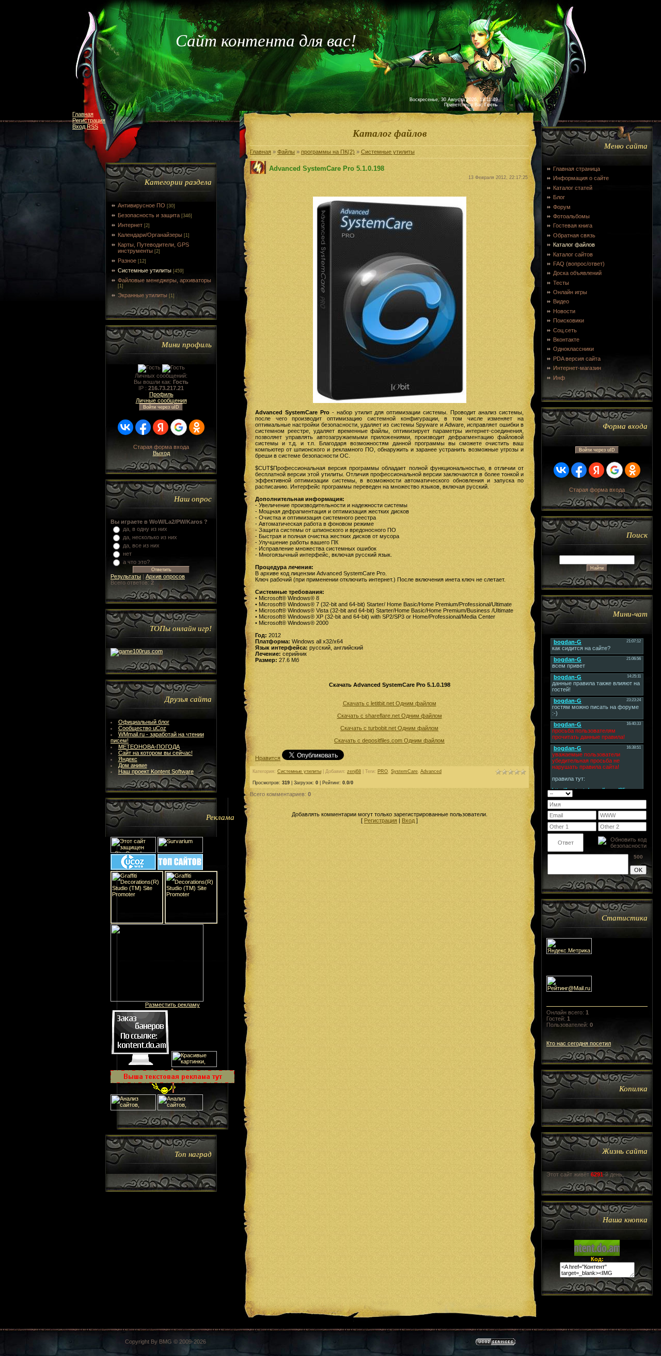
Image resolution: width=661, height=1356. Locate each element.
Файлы (286, 152)
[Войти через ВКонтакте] (125, 427)
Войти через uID (161, 407)
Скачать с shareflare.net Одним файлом (389, 716)
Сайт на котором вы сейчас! (155, 753)
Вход (78, 126)
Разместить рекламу (172, 1005)
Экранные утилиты (142, 295)
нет (127, 554)
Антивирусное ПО (141, 205)
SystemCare (404, 771)
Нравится (267, 758)
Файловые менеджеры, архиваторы (164, 280)
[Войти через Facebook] (143, 427)
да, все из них (141, 545)
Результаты (126, 576)
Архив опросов (165, 576)
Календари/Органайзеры (150, 235)
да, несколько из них (150, 537)
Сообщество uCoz (142, 728)
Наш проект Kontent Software (156, 771)
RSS (92, 126)
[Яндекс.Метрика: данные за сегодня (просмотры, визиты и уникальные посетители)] (569, 946)
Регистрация (88, 120)
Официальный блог (143, 722)
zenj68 (354, 771)
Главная (82, 114)
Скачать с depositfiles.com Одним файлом (389, 740)
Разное (127, 260)
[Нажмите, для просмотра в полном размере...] (389, 401)
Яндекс (127, 759)
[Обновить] (633, 793)
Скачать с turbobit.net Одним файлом (389, 728)
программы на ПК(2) (328, 152)
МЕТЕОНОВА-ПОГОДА (149, 747)
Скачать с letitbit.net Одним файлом (389, 703)
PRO (382, 771)
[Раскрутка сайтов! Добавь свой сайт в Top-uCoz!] (180, 868)
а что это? (136, 562)
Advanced (431, 771)
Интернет (130, 225)
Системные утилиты (144, 270)
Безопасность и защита (149, 215)
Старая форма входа (161, 447)
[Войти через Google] (178, 427)
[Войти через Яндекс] (160, 427)
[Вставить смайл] (643, 793)
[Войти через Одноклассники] (196, 427)
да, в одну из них (145, 529)
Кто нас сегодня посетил (578, 1043)
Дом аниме (132, 765)
